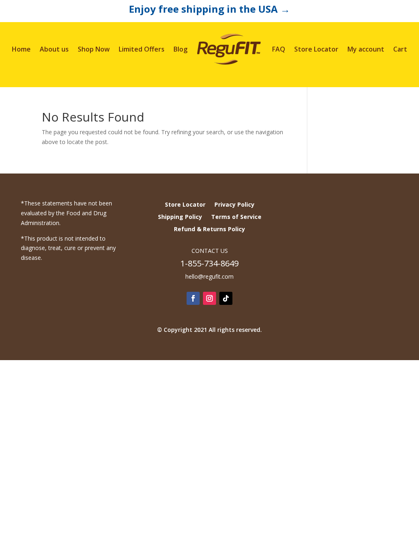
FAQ (278, 49)
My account (365, 49)
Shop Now (94, 49)
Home (21, 49)
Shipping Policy (180, 217)
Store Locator (316, 49)
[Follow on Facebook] (193, 298)
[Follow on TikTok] (225, 298)
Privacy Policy (234, 205)
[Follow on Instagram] (209, 298)
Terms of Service (236, 217)
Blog (180, 49)
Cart (400, 49)
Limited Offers (141, 49)
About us (54, 49)
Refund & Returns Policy (209, 229)
